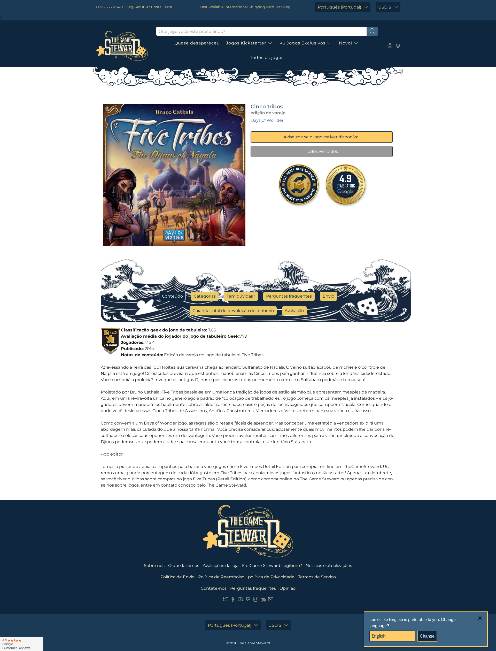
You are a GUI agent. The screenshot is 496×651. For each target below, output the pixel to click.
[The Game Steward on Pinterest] (247, 600)
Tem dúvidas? (241, 296)
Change (427, 636)
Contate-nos (214, 588)
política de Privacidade (271, 576)
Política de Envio (177, 576)
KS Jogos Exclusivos (303, 43)
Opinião (288, 588)
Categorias (205, 296)
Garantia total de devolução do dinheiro (233, 310)
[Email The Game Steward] (270, 600)
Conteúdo (172, 296)
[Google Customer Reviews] (21, 644)
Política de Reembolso (221, 576)
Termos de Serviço (317, 576)
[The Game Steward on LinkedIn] (263, 600)
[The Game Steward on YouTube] (240, 600)
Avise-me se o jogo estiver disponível (322, 136)
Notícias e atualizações (329, 565)
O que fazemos (183, 565)
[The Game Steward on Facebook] (232, 600)
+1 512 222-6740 (109, 7)
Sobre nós (154, 565)
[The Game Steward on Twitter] (225, 600)
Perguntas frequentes (289, 296)
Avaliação (294, 310)
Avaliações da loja (220, 565)
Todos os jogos (267, 57)
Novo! (345, 43)
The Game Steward (254, 643)
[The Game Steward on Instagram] (255, 600)
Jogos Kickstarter (246, 43)
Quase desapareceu (197, 43)
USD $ (384, 7)
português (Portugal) (339, 7)
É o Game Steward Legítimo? (272, 565)
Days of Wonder (267, 120)
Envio (328, 296)
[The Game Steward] (122, 46)
